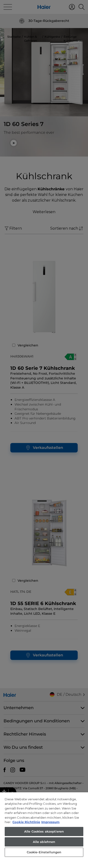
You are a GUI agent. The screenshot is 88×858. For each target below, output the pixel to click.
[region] (44, 825)
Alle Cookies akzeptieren (44, 831)
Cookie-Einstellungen (44, 852)
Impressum (50, 822)
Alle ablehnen (44, 842)
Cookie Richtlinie (26, 822)
